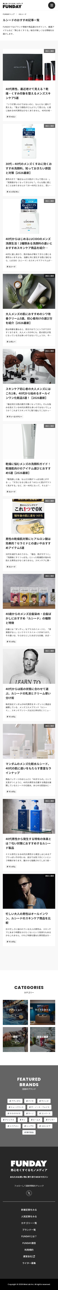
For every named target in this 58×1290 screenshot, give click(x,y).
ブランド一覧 (29, 1229)
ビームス (36, 1119)
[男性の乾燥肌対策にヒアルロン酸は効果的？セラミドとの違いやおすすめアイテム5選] (29, 535)
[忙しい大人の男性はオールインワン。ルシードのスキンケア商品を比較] (29, 910)
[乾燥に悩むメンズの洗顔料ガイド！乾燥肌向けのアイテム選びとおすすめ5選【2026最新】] (29, 460)
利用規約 (29, 1249)
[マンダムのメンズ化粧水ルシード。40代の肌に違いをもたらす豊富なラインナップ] (29, 760)
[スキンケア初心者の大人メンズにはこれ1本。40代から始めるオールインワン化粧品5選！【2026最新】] (29, 385)
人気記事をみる (29, 1216)
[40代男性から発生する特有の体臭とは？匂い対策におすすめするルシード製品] (29, 835)
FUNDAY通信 (29, 1243)
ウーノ (31, 1113)
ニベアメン (14, 1126)
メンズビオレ (14, 191)
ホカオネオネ (15, 1113)
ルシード (12, 266)
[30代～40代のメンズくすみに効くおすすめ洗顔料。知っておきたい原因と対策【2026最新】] (29, 160)
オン (23, 1119)
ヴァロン (12, 116)
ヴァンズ (45, 1101)
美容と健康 (49, 51)
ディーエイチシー (15, 416)
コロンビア (45, 1126)
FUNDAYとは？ (29, 1236)
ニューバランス (17, 1107)
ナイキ (31, 1101)
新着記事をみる (29, 1209)
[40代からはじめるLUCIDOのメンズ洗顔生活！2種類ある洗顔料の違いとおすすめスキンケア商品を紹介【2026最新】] (29, 235)
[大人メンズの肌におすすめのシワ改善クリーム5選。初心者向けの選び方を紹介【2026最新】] (29, 310)
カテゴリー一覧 (29, 1223)
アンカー (51, 1119)
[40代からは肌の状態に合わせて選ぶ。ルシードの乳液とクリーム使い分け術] (29, 685)
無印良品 (30, 1132)
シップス (30, 1126)
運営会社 (27, 1256)
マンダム (12, 641)
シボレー (12, 341)
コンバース (45, 1113)
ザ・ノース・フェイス (40, 1107)
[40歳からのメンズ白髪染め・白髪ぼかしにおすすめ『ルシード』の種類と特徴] (29, 610)
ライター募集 (29, 1263)
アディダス (16, 1101)
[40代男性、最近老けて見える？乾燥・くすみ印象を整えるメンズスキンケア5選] (29, 85)
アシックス (9, 1119)
